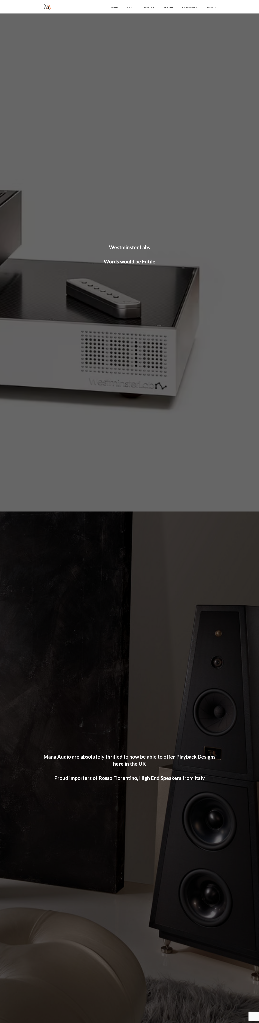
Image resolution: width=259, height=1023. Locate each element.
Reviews (168, 7)
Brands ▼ (149, 7)
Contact (211, 7)
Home (114, 7)
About (131, 7)
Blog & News (189, 7)
